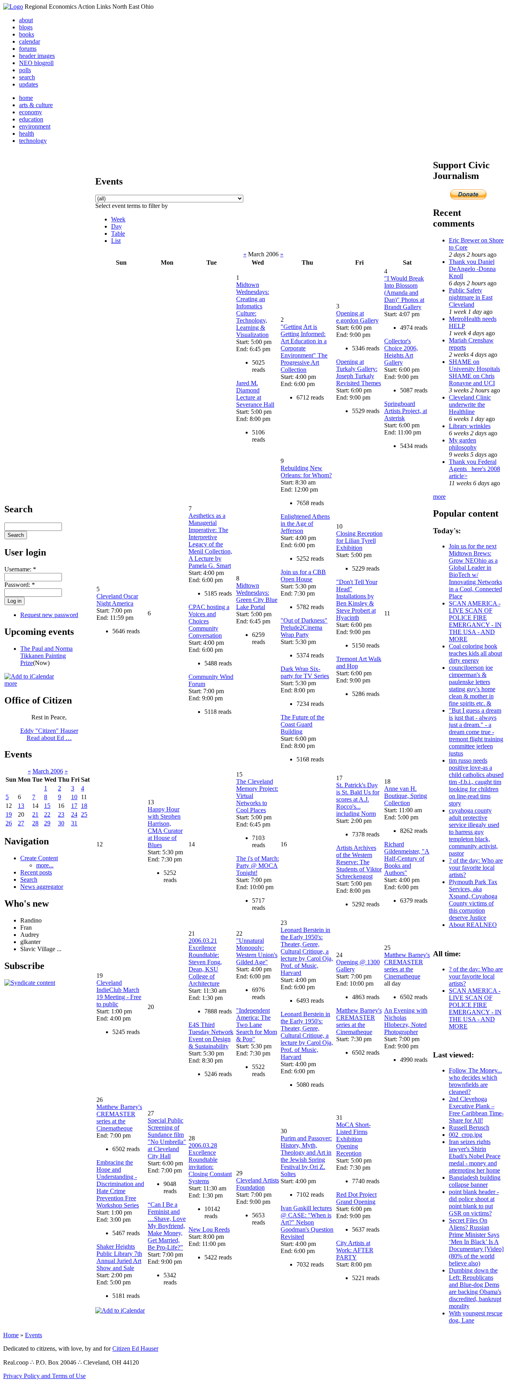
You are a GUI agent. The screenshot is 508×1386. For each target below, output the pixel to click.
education (31, 119)
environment (34, 126)
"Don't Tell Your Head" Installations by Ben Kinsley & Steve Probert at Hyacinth (356, 600)
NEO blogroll (36, 63)
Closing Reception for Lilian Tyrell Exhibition (359, 540)
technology (33, 140)
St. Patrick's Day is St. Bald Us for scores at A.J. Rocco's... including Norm (357, 799)
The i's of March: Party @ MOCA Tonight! (257, 865)
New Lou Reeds (209, 1229)
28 (35, 823)
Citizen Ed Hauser (135, 1348)
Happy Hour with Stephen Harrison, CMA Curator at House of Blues (165, 827)
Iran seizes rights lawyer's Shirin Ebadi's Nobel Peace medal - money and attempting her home (474, 1156)
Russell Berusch (469, 1127)
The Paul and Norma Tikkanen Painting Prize (46, 655)
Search (28, 879)
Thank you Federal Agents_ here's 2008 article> (474, 468)
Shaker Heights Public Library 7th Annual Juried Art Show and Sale (119, 1257)
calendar (29, 41)
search (27, 77)
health (26, 133)
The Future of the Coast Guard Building (302, 724)
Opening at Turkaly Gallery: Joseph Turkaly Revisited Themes (358, 372)
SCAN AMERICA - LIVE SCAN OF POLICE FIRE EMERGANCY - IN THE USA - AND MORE (475, 621)
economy (30, 112)
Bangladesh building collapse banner (474, 1181)
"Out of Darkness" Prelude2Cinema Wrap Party (304, 627)
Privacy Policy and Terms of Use (44, 1376)
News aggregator (41, 886)
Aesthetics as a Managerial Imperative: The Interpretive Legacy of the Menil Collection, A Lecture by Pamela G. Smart (210, 540)
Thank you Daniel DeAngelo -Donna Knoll (472, 268)
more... (45, 865)
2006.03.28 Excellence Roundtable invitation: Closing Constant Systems (210, 1163)
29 (47, 823)
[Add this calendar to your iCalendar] (29, 676)
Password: (19, 584)
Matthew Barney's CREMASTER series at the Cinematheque (359, 1021)
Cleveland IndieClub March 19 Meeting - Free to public (118, 993)
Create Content (39, 858)
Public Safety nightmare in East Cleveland (471, 297)
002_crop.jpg (465, 1134)
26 (9, 823)
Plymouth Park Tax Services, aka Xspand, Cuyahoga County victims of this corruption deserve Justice (473, 900)
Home (11, 1335)
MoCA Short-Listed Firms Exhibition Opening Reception (353, 1139)
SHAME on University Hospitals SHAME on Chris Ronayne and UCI (474, 372)
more (10, 683)
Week (118, 219)
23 (61, 814)
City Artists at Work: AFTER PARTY (354, 1250)
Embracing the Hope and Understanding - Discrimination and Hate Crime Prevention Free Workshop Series (120, 1184)
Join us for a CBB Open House (303, 575)
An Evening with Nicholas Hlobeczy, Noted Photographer (405, 1021)
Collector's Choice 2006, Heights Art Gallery (401, 352)
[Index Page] (13, 6)
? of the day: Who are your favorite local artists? (476, 867)
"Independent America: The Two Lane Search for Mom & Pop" (256, 1024)
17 (74, 805)
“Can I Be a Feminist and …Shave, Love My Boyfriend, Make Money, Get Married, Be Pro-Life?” (167, 1226)
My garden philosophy (463, 444)
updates (28, 84)
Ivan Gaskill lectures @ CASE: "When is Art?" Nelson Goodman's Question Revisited (307, 1222)
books (26, 34)
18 (84, 805)
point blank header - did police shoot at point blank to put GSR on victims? (474, 1202)
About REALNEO (473, 924)
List (116, 240)
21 (35, 814)
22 (47, 814)
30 (61, 823)
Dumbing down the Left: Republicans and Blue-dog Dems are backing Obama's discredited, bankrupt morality (475, 1288)
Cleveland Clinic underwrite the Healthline (470, 404)
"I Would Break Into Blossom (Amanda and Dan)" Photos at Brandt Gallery (404, 292)
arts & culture (36, 105)
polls (25, 70)
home (26, 97)
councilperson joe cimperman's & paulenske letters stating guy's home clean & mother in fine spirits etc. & (472, 685)
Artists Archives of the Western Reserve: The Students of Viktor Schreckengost (359, 862)
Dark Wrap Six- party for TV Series (305, 672)
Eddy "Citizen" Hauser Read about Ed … (49, 734)
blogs (26, 27)
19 (9, 814)
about (26, 20)
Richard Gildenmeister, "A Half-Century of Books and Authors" (406, 858)
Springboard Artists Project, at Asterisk (405, 410)
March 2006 (48, 771)
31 (74, 823)
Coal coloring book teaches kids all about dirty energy (475, 653)
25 (84, 814)
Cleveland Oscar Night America (117, 600)
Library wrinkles (470, 426)
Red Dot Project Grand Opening (356, 1198)
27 (21, 823)
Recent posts (36, 872)
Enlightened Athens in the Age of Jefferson (305, 523)
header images (37, 55)
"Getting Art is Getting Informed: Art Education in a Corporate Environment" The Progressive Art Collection (304, 348)
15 (47, 805)
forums (28, 48)
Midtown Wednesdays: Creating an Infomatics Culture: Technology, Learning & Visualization (252, 309)
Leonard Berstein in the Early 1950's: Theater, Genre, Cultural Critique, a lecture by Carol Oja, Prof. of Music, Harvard (307, 951)
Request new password (49, 614)
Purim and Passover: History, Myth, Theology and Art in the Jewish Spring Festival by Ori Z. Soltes (306, 1156)
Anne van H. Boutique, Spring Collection (405, 795)
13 (21, 805)
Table (118, 233)
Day (116, 226)
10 (74, 797)
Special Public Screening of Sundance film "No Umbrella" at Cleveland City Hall (167, 1138)
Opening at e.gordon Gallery (357, 317)
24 (74, 814)
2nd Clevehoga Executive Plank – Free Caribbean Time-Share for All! (476, 1110)
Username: (20, 569)
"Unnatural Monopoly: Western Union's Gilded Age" (256, 951)
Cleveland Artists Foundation (257, 1184)
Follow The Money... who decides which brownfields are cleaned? (475, 1081)
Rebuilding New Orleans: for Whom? (306, 472)
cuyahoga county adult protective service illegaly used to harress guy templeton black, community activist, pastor (474, 832)
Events (33, 1335)
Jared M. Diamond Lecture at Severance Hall (255, 394)
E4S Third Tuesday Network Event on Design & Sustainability (211, 1035)
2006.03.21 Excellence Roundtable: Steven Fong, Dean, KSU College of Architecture (205, 962)
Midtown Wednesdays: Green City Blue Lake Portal (256, 596)
